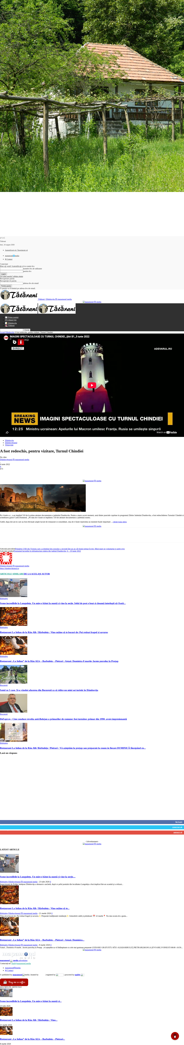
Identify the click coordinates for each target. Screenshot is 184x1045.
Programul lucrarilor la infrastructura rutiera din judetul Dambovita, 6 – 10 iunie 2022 (47, 551)
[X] (13, 472)
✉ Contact (8, 259)
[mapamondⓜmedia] (92, 302)
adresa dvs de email (31, 283)
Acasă (2, 332)
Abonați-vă (177, 832)
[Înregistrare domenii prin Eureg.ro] (59, 975)
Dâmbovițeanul (11, 443)
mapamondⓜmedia (13, 968)
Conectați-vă (177, 827)
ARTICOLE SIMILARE (12, 574)
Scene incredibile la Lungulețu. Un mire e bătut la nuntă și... (31, 1001)
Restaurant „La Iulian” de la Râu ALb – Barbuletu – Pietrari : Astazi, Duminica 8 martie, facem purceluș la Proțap (59, 661)
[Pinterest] (22, 472)
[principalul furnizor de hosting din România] (42, 975)
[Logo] (19, 313)
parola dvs (27, 271)
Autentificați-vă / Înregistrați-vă (16, 250)
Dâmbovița (9, 332)
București (4, 685)
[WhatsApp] (31, 472)
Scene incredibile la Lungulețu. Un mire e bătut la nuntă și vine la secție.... (37, 876)
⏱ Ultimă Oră (10, 320)
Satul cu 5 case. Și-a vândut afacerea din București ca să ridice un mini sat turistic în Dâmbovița (49, 690)
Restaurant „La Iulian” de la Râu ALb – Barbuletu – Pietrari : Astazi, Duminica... (42, 940)
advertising (13, 960)
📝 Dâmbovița (11, 323)
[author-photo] (6, 563)
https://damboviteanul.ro (9, 568)
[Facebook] (4, 472)
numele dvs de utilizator (32, 269)
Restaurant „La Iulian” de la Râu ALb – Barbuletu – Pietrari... (32, 1039)
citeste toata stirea (120, 522)
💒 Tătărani (10, 325)
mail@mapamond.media (21, 963)
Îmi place (178, 822)
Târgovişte (9, 445)
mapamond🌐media (12, 256)
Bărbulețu (4, 598)
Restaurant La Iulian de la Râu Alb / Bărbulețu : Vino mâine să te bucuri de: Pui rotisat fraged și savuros (54, 632)
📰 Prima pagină (11, 317)
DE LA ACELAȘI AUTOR (37, 574)
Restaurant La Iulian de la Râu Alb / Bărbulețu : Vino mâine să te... (34, 908)
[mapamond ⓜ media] (92, 844)
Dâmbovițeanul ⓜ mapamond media (14, 460)
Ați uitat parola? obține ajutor (11, 276)
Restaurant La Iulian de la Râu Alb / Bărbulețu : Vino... (28, 1020)
